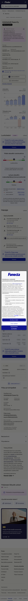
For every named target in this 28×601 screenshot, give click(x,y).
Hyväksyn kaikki (14, 320)
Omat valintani (14, 323)
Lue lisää (16, 315)
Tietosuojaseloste (14, 326)
